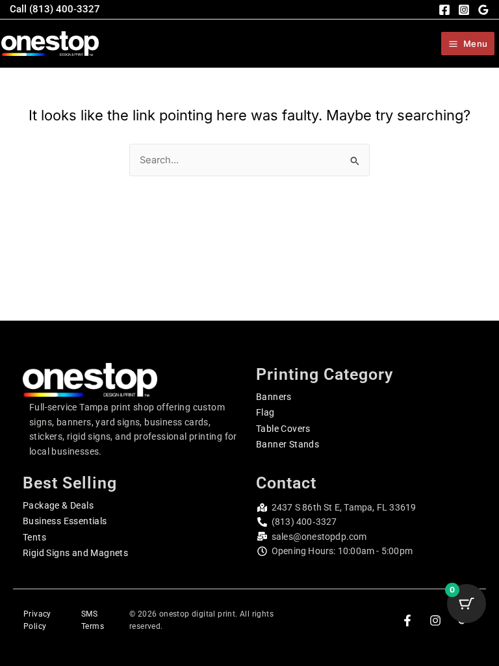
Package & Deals (58, 505)
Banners (274, 397)
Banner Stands (287, 444)
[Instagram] (464, 10)
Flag (265, 412)
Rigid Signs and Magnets (75, 553)
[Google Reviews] (483, 10)
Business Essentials (65, 521)
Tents (34, 537)
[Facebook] (444, 10)
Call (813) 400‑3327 (55, 9)
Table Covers (283, 428)
